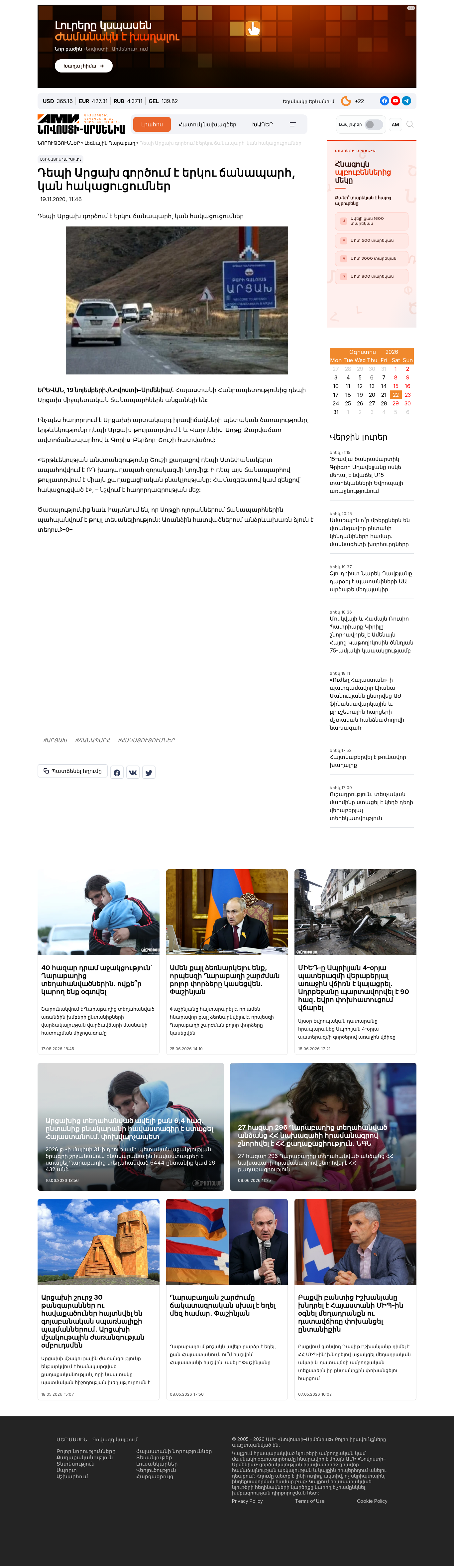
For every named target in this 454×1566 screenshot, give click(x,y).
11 (348, 386)
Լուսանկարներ (157, 1520)
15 (395, 386)
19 (360, 394)
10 (336, 386)
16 (407, 386)
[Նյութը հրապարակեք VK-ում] (133, 772)
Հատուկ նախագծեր (207, 124)
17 (336, 394)
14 (384, 386)
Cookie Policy (372, 1557)
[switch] (374, 124)
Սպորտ (67, 1526)
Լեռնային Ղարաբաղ (60, 159)
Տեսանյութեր (154, 1514)
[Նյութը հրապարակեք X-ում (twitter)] (149, 772)
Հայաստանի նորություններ (174, 1507)
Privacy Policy (247, 1557)
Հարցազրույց (154, 1533)
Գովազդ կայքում (115, 1496)
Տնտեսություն (76, 1520)
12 (360, 386)
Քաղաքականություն (85, 1514)
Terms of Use (310, 1557)
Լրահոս (152, 124)
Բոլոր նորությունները (86, 1507)
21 (384, 394)
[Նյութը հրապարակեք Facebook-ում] (117, 772)
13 (372, 386)
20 (372, 394)
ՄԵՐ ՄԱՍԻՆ (72, 1496)
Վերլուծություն (156, 1526)
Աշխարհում (72, 1533)
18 (348, 394)
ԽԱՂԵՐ (262, 124)
